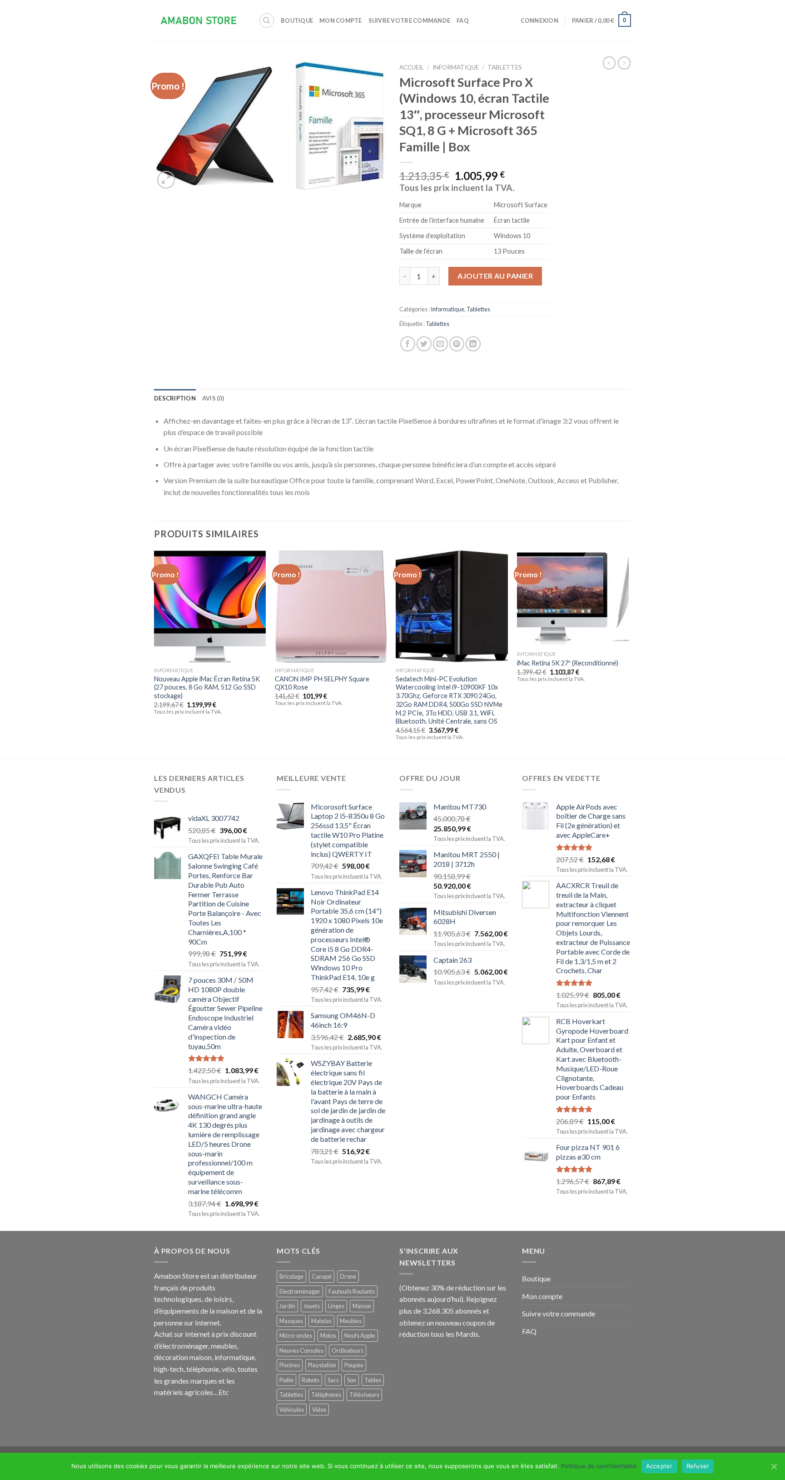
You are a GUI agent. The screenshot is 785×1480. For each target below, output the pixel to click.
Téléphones (326, 1394)
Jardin (287, 1306)
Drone (348, 1276)
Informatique (455, 67)
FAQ (463, 20)
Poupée (353, 1365)
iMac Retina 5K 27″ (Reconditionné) (567, 663)
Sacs (333, 1380)
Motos (328, 1335)
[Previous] (154, 653)
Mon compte (340, 20)
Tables (372, 1380)
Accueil (411, 67)
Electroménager (299, 1291)
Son (351, 1380)
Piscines (289, 1365)
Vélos (319, 1409)
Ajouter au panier (495, 275)
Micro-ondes (295, 1335)
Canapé (322, 1276)
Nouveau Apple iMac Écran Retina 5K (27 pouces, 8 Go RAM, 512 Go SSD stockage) (207, 687)
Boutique (297, 20)
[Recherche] (266, 20)
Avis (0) (213, 398)
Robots (310, 1380)
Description (175, 398)
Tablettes (504, 67)
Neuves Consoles (301, 1350)
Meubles (351, 1321)
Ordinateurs (347, 1350)
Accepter (659, 1466)
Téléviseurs (364, 1394)
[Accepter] (773, 1466)
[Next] (628, 653)
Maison (362, 1306)
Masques (291, 1321)
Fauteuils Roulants (351, 1291)
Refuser (698, 1466)
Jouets (311, 1306)
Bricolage (291, 1276)
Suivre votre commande (409, 20)
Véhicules (291, 1409)
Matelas (321, 1321)
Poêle (286, 1380)
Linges (336, 1306)
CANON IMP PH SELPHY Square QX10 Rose (322, 683)
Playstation (322, 1365)
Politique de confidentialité (599, 1466)
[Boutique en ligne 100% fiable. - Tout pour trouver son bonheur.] (199, 20)
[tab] (175, 398)
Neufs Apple (359, 1335)
